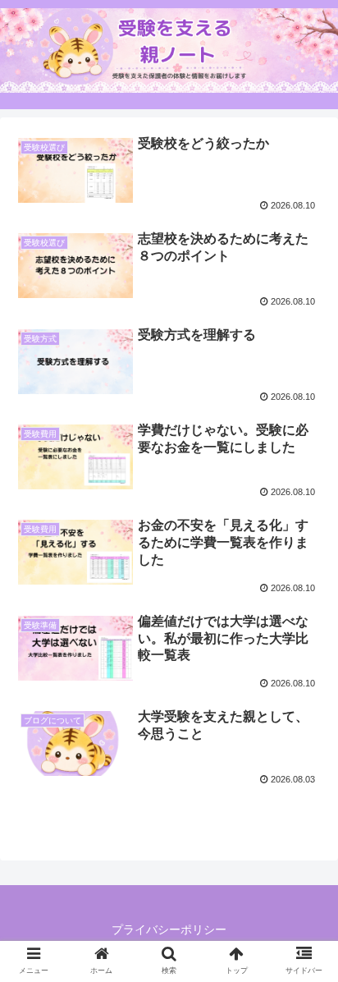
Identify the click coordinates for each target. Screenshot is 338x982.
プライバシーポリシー (169, 929)
